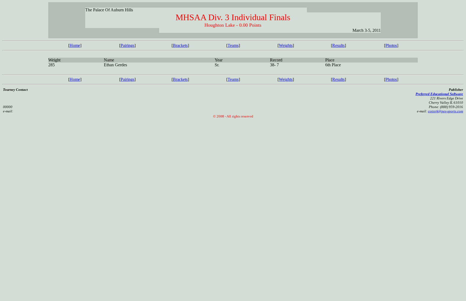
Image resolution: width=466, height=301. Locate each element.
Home (75, 45)
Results (338, 45)
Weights (286, 45)
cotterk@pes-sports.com (445, 111)
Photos (391, 45)
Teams (233, 45)
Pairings (127, 45)
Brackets (180, 45)
